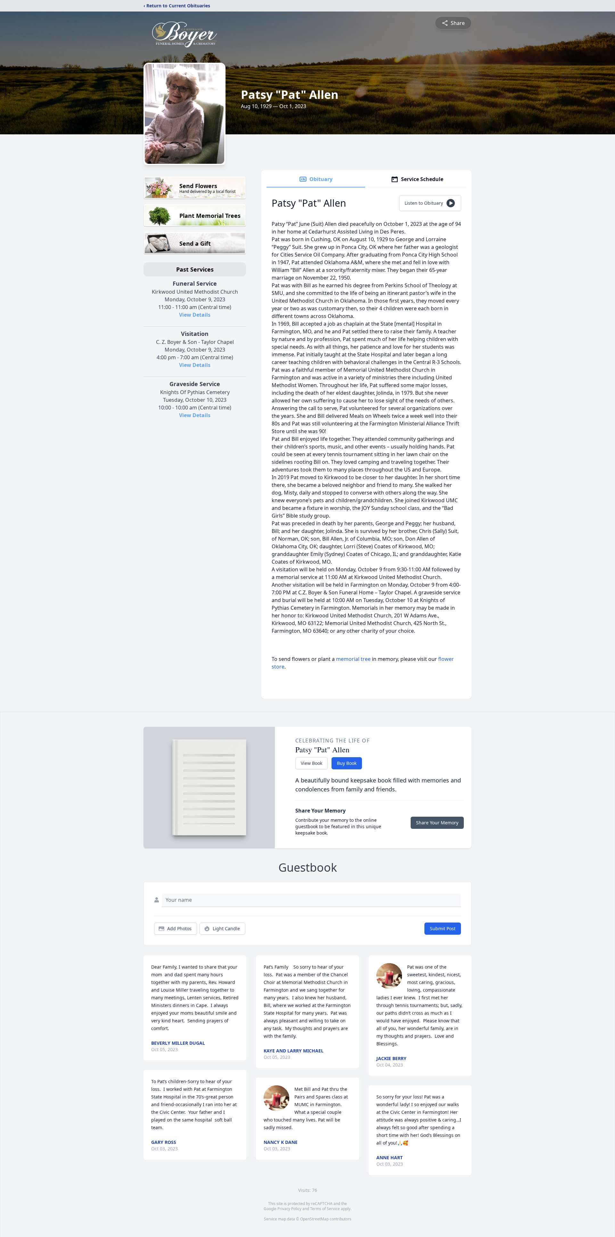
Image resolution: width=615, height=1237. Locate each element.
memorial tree (353, 658)
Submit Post (442, 928)
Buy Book (347, 763)
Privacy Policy (289, 1208)
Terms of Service (325, 1208)
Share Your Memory (437, 823)
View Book (311, 763)
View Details (194, 314)
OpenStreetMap (314, 1219)
